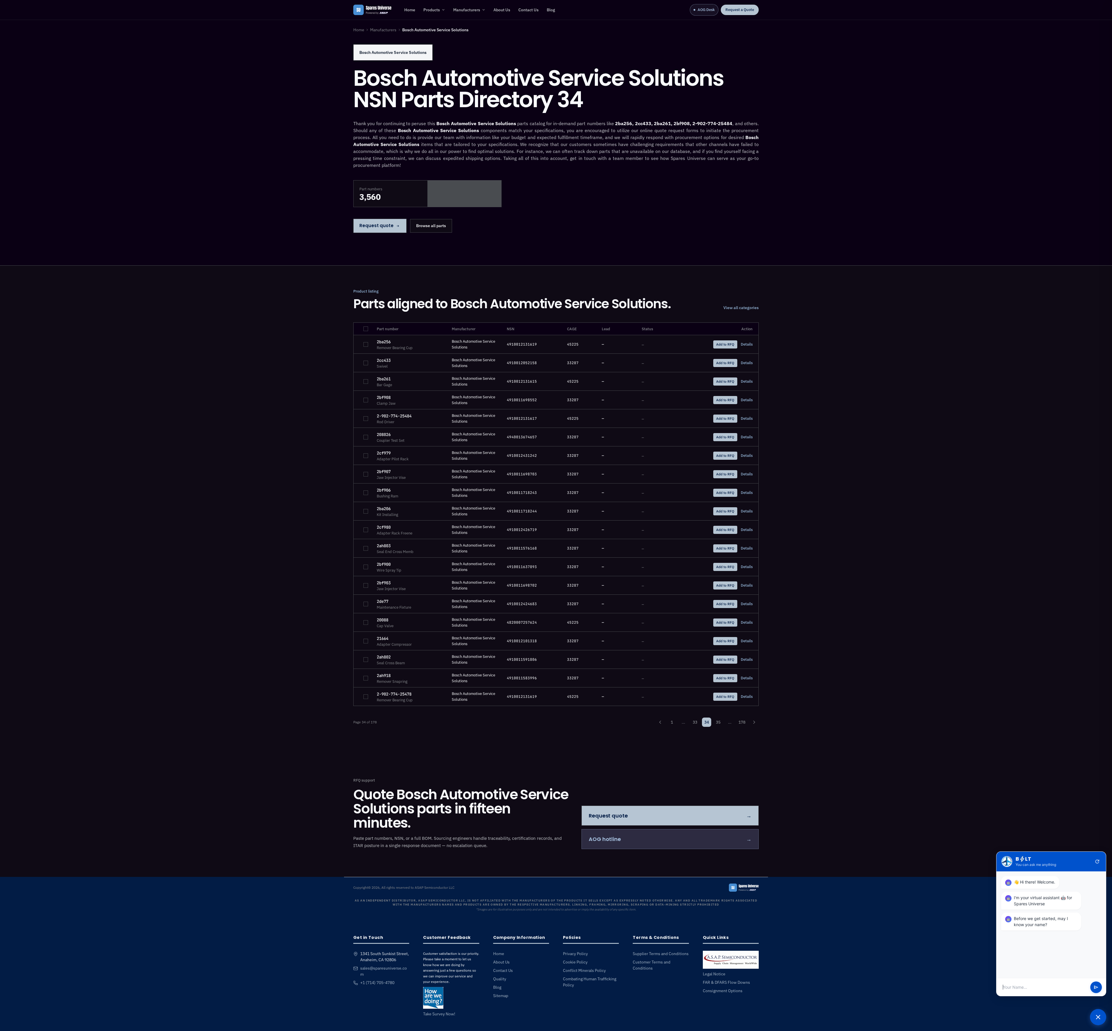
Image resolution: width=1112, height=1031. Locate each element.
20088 (382, 620)
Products (431, 9)
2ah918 (384, 675)
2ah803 (384, 545)
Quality (499, 978)
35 (718, 722)
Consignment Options (722, 990)
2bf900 (384, 564)
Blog (551, 9)
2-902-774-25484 (394, 416)
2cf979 (384, 453)
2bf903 (384, 582)
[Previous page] (660, 722)
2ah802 (384, 657)
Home (409, 9)
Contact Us (528, 9)
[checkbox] (365, 328)
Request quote (376, 225)
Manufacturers (466, 9)
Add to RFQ (725, 344)
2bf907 (384, 471)
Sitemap (500, 995)
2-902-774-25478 (394, 694)
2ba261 (384, 379)
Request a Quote (739, 9)
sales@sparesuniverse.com (383, 971)
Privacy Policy (575, 953)
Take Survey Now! (439, 1014)
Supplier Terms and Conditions (661, 953)
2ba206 (384, 508)
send (1096, 987)
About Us (501, 9)
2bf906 (384, 490)
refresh (1097, 861)
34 (706, 722)
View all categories (741, 307)
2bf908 (384, 397)
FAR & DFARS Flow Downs (726, 982)
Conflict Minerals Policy (584, 970)
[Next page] (754, 722)
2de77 (382, 601)
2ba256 (384, 341)
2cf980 (384, 527)
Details (747, 344)
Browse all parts (431, 225)
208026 (384, 434)
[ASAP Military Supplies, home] (372, 10)
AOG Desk (706, 9)
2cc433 (384, 360)
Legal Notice (714, 974)
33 (695, 722)
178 (741, 722)
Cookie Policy (575, 962)
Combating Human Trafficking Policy (589, 982)
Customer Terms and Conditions (651, 965)
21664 (382, 638)
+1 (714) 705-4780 (377, 982)
